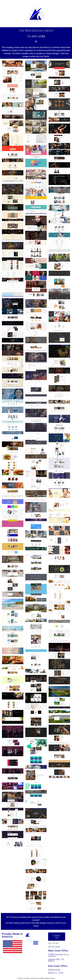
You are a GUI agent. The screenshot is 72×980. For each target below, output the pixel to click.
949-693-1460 (54, 947)
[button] (36, 41)
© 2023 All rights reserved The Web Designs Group (36, 978)
